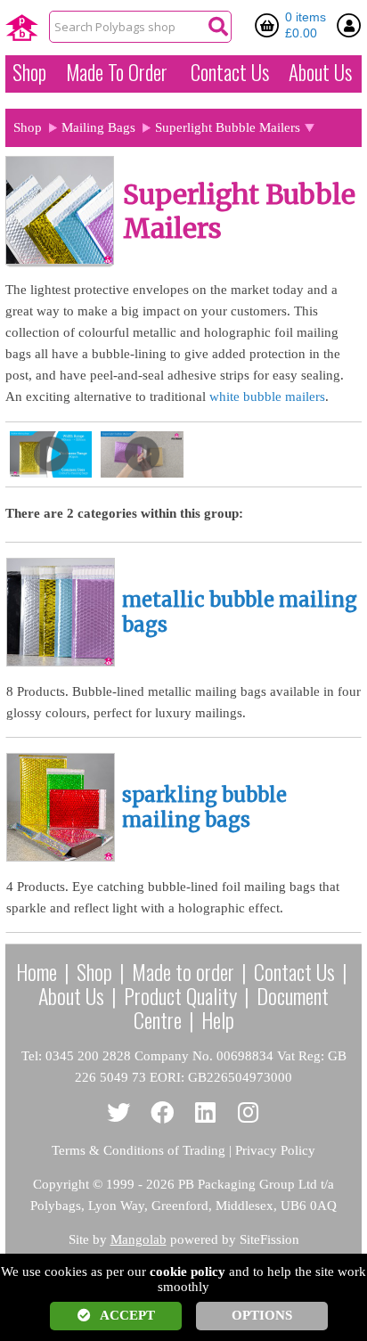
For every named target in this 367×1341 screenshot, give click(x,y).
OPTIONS (262, 1315)
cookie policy (187, 1271)
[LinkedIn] (205, 1113)
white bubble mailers (267, 396)
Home (36, 971)
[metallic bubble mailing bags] (60, 662)
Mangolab (138, 1239)
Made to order (183, 971)
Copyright (61, 1184)
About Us (320, 72)
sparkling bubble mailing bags (204, 807)
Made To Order (116, 72)
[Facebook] (162, 1113)
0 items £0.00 (305, 25)
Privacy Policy (275, 1150)
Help (217, 1019)
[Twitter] (119, 1113)
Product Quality (180, 995)
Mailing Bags (98, 127)
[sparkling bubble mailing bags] (60, 857)
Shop (29, 72)
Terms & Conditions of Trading (138, 1150)
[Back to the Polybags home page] (21, 28)
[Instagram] (249, 1113)
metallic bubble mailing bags (239, 612)
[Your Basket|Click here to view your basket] (270, 25)
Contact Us (230, 72)
